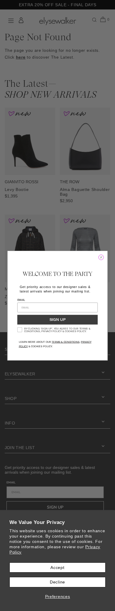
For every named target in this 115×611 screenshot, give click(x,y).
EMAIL (21, 299)
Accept (57, 567)
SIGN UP (58, 319)
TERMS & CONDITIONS (65, 341)
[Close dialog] (101, 257)
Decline (57, 582)
